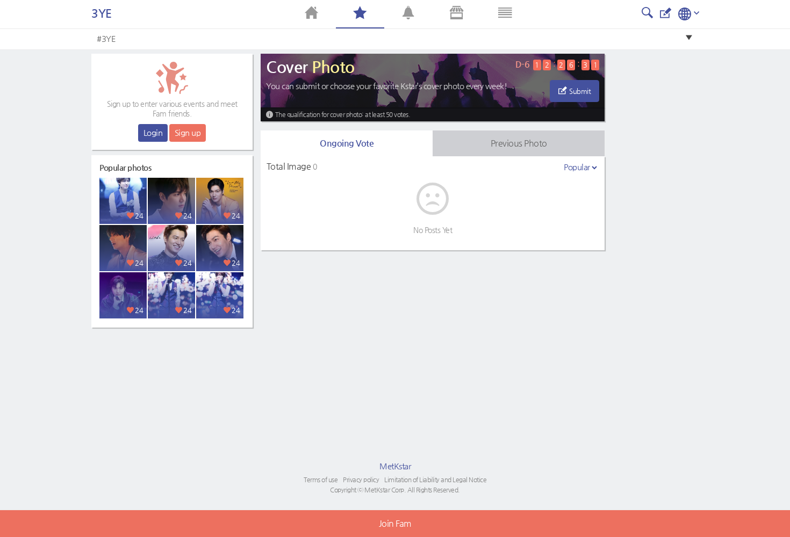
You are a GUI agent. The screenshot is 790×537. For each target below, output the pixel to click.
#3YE (106, 38)
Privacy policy (361, 479)
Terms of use (320, 479)
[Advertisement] (172, 400)
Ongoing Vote (347, 143)
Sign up (188, 132)
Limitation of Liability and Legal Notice (435, 479)
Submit (580, 91)
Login (153, 132)
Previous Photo (519, 143)
